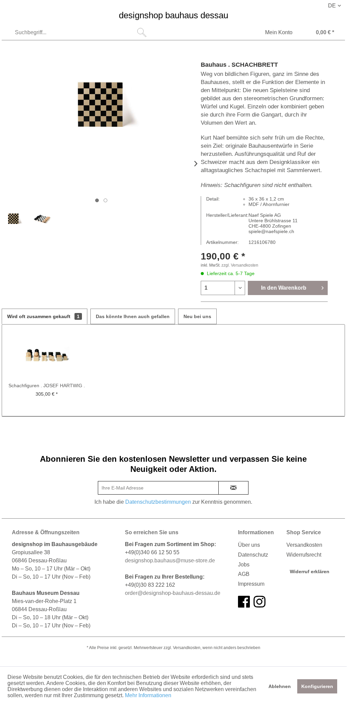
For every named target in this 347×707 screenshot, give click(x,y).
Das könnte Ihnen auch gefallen (133, 316)
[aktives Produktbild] (97, 200)
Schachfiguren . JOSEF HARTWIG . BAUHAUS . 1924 (46, 386)
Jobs (244, 564)
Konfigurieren (317, 686)
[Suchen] (142, 32)
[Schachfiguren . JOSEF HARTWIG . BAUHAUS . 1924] (46, 355)
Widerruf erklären (309, 571)
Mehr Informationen (148, 695)
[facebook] (244, 602)
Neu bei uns (197, 316)
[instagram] (259, 602)
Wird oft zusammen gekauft (43, 316)
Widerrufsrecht (303, 555)
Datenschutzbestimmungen (158, 502)
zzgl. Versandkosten (239, 265)
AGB (244, 574)
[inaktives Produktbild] (105, 200)
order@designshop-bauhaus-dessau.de (172, 593)
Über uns (249, 545)
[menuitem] (80, 32)
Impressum (251, 584)
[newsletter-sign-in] (233, 488)
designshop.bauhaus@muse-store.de (170, 560)
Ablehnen (279, 686)
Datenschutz (253, 555)
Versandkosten (304, 545)
